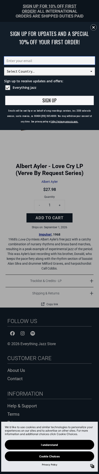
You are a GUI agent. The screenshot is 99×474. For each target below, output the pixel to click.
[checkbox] (50, 87)
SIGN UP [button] (49, 100)
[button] (93, 27)
